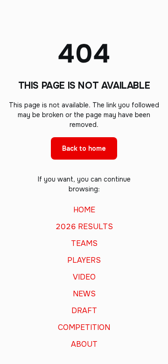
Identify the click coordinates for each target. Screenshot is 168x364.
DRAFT (84, 310)
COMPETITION (84, 327)
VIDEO (84, 277)
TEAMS (84, 243)
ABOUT (84, 344)
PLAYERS (84, 260)
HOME (84, 210)
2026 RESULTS (84, 226)
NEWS (84, 294)
